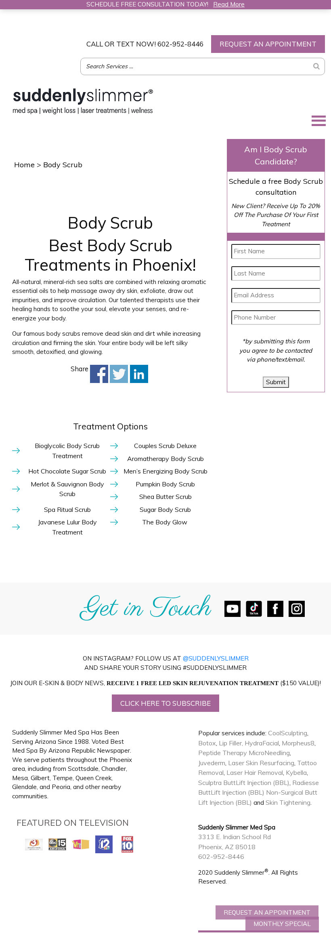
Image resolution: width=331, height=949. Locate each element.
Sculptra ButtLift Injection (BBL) (243, 783)
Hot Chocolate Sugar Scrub (67, 471)
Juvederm (211, 763)
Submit (276, 382)
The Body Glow (165, 522)
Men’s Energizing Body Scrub (165, 471)
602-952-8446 (144, 44)
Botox (207, 743)
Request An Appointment (267, 912)
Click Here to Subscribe (165, 703)
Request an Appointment (268, 44)
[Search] (316, 66)
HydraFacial (262, 743)
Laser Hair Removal (254, 772)
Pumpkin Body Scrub (165, 484)
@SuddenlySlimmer (216, 658)
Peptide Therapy (222, 753)
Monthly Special (282, 924)
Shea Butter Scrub (165, 496)
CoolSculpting (287, 733)
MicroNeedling (269, 753)
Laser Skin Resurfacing (261, 763)
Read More (229, 4)
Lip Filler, (231, 743)
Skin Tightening (288, 802)
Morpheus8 (298, 743)
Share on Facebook (99, 374)
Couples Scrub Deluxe (165, 446)
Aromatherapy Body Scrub (165, 459)
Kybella (296, 772)
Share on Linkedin (139, 374)
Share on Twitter (119, 374)
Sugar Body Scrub (165, 509)
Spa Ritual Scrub (67, 509)
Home (24, 164)
